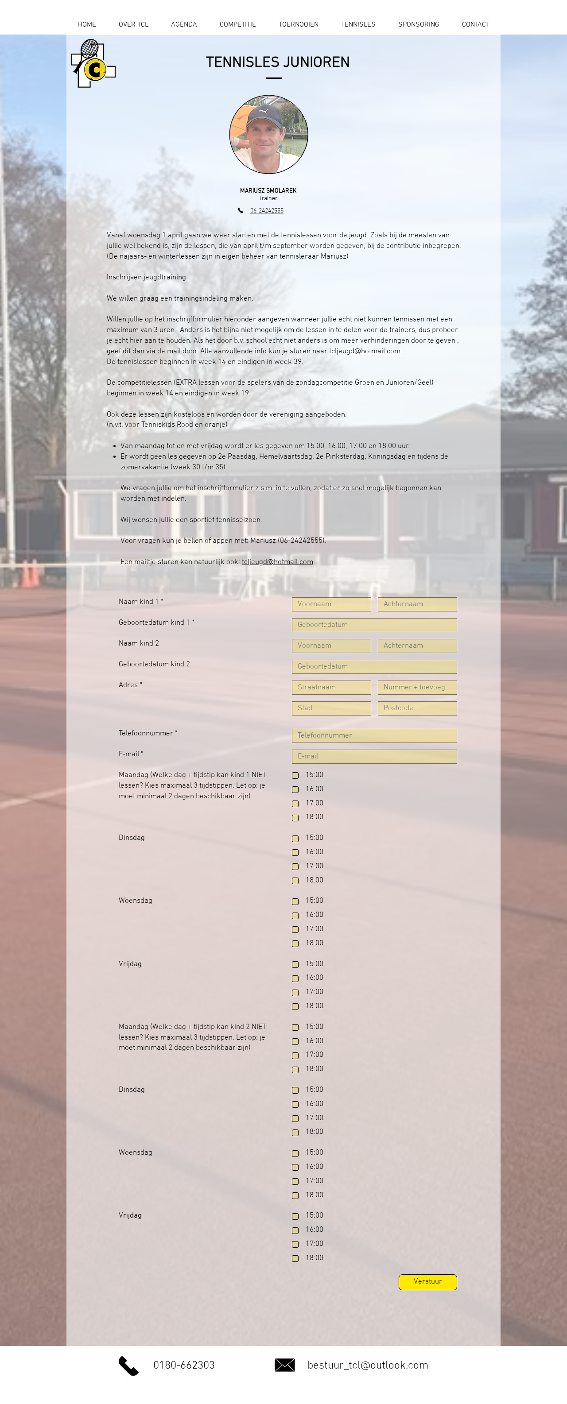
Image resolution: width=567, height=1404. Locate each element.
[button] (183, 27)
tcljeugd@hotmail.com (364, 351)
